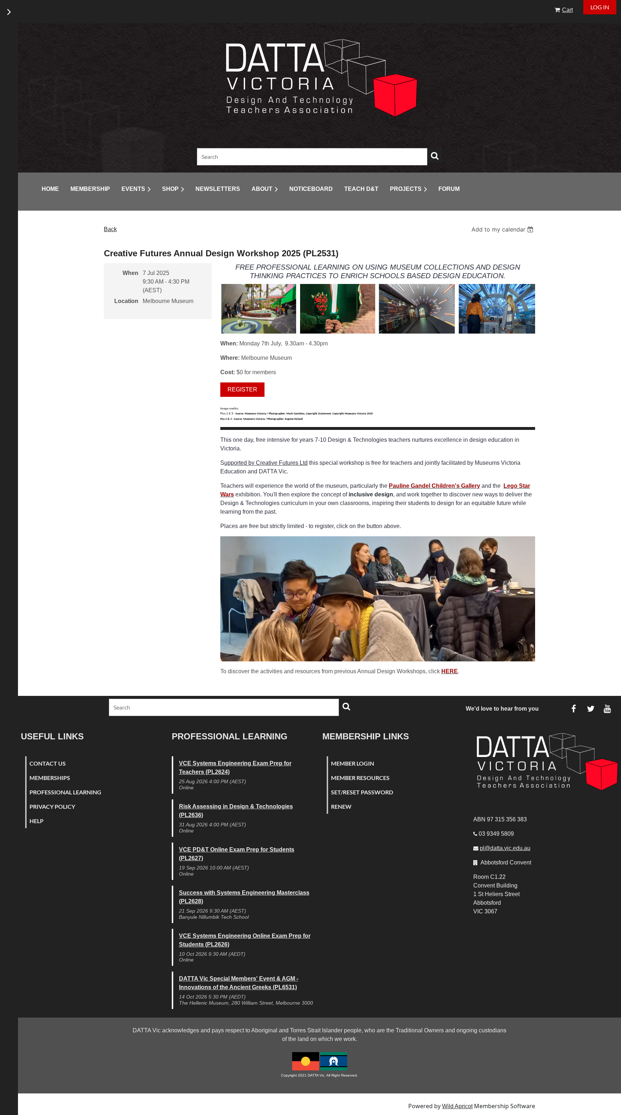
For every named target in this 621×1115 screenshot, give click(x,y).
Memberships (49, 777)
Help (36, 820)
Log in (599, 7)
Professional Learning (65, 792)
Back (110, 229)
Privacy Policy (52, 806)
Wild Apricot (457, 1106)
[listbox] (503, 229)
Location (126, 301)
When (130, 273)
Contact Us (47, 763)
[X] (590, 709)
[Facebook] (574, 709)
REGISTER (242, 389)
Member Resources (360, 777)
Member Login (352, 763)
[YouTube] (607, 709)
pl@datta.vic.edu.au (505, 848)
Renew (341, 806)
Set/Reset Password (362, 792)
